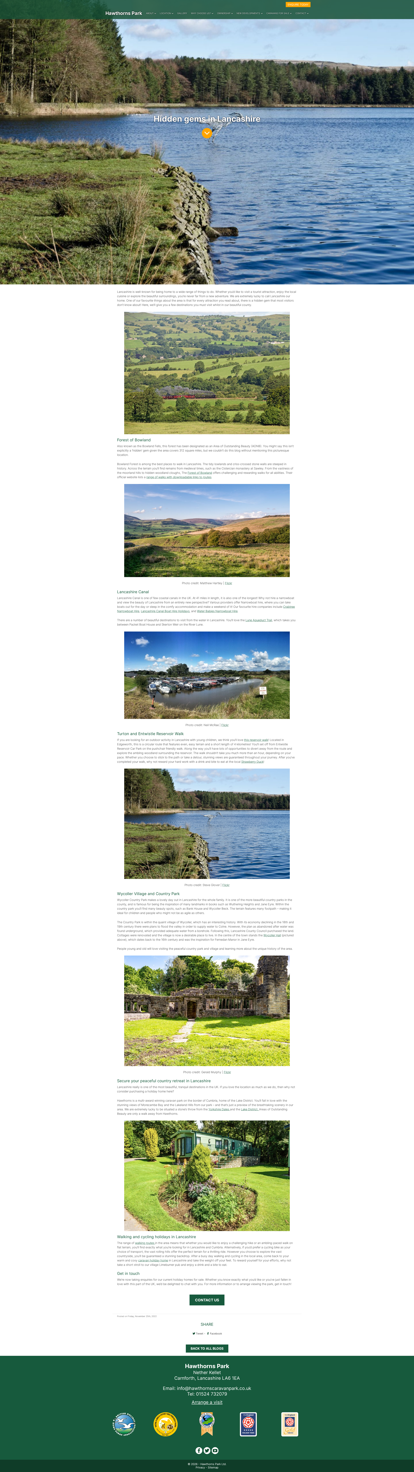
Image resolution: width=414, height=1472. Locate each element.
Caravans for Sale (277, 13)
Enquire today (298, 4)
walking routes (145, 1243)
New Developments (248, 13)
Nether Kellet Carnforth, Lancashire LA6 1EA (207, 1375)
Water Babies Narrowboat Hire (217, 611)
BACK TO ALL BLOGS (207, 1348)
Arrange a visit (207, 1402)
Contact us (207, 1300)
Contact (300, 13)
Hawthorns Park (123, 13)
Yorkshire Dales (219, 1109)
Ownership (223, 13)
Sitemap (213, 1467)
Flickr (228, 583)
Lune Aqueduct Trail (258, 620)
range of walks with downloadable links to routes (178, 477)
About (150, 13)
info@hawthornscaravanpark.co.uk (214, 1388)
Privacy (200, 1467)
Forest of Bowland (200, 472)
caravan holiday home (153, 1260)
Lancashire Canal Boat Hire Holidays (165, 611)
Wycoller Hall (272, 935)
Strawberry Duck (252, 761)
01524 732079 (211, 1394)
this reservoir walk (256, 740)
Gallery (182, 13)
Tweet (199, 1333)
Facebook (216, 1333)
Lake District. (250, 1109)
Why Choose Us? (201, 13)
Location (165, 13)
